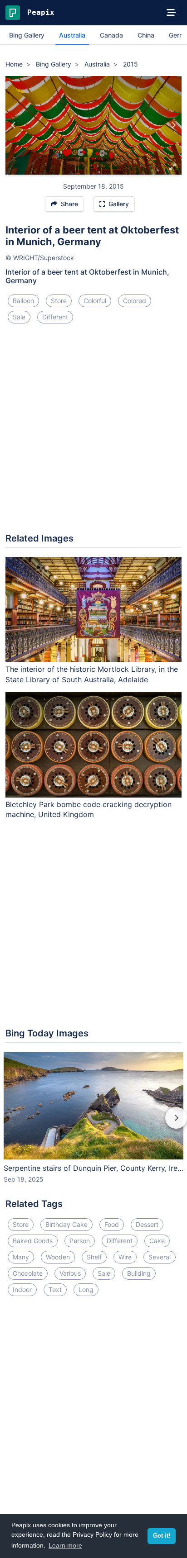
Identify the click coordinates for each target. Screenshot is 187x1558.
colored (134, 300)
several (159, 1257)
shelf (94, 1257)
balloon (23, 300)
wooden (58, 1257)
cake (157, 1240)
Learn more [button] (65, 1545)
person (79, 1240)
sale (19, 317)
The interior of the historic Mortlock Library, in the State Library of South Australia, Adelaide (91, 674)
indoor (22, 1289)
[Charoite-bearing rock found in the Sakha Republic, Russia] (13, 125)
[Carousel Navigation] (93, 1124)
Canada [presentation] (111, 35)
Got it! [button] (161, 1536)
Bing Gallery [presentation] (26, 35)
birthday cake (66, 1224)
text (55, 1289)
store (59, 300)
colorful (95, 300)
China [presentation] (146, 35)
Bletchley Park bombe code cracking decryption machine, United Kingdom (88, 809)
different (55, 317)
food (111, 1224)
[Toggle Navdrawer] (171, 12)
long (86, 1289)
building (139, 1273)
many (21, 1257)
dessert (147, 1224)
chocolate (28, 1273)
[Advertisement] (93, 432)
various (70, 1273)
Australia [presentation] (72, 35)
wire (125, 1257)
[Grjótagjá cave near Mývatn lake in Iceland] (173, 125)
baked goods (33, 1240)
